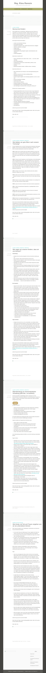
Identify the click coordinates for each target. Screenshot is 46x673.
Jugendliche (16, 641)
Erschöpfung (19, 126)
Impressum (32, 656)
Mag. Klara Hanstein (23, 3)
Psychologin (25, 126)
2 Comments (28, 641)
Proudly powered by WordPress (16, 671)
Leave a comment (30, 126)
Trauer (25, 641)
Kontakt (15, 403)
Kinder (17, 27)
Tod (23, 641)
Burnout (16, 126)
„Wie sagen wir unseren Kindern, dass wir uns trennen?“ (24, 443)
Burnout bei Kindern (19, 29)
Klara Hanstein (9, 34)
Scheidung (22, 140)
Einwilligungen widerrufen (34, 665)
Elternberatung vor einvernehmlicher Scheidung (26, 506)
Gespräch (18, 375)
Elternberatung (17, 506)
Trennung (27, 140)
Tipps (21, 641)
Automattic (34, 671)
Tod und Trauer (19, 522)
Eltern (14, 27)
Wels (33, 506)
